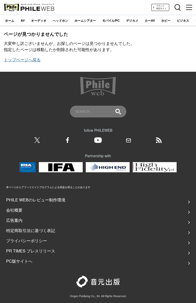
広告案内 (14, 220)
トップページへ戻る (22, 60)
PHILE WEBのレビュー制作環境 (35, 200)
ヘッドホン (60, 20)
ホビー (165, 20)
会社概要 (14, 210)
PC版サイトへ (19, 261)
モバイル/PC (111, 20)
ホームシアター (85, 20)
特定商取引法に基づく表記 (30, 230)
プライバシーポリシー (26, 241)
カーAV (150, 20)
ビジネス (183, 20)
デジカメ (132, 20)
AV (23, 20)
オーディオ (38, 20)
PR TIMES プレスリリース (30, 251)
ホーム (9, 20)
